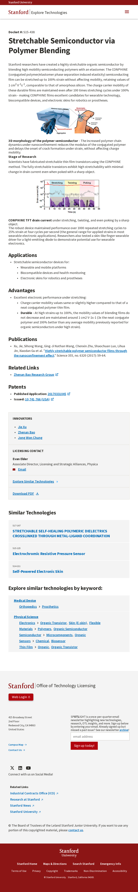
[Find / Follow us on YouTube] (28, 768)
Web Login (19, 697)
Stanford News (20, 805)
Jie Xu (22, 427)
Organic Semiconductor (70, 629)
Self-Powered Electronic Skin (69, 569)
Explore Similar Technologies (33, 481)
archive (123, 730)
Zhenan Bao (26, 432)
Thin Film (26, 647)
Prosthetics (50, 606)
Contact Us (15, 750)
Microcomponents (59, 635)
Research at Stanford (25, 799)
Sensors (25, 641)
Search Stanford (83, 864)
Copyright (52, 871)
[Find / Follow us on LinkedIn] (20, 768)
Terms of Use (18, 871)
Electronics (27, 623)
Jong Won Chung (30, 437)
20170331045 (57, 394)
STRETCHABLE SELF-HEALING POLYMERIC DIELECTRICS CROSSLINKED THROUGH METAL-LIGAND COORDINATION (69, 531)
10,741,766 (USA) (37, 399)
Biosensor (58, 641)
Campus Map (15, 744)
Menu (127, 12)
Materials (26, 629)
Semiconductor (30, 635)
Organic (80, 635)
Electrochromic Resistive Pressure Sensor (69, 551)
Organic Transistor (53, 623)
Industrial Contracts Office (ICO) (32, 793)
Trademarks (71, 871)
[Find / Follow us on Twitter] (12, 768)
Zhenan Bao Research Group (34, 374)
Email (22, 469)
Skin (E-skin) (78, 623)
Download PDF (23, 493)
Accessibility (120, 871)
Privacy (36, 871)
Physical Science (26, 617)
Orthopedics (28, 606)
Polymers (44, 629)
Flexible (94, 623)
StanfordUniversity (69, 853)
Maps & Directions (55, 864)
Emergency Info (110, 864)
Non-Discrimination (95, 871)
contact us (75, 830)
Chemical (42, 641)
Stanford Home (27, 864)
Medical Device (25, 600)
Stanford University (20, 2)
